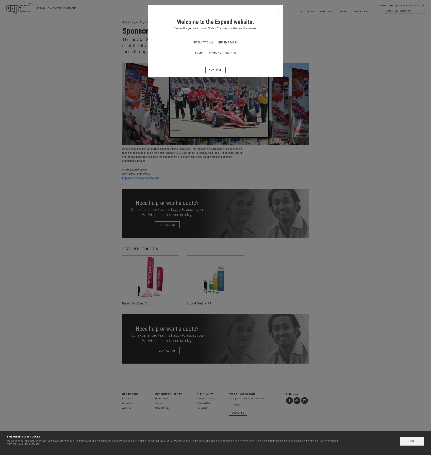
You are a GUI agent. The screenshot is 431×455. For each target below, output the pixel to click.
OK (412, 441)
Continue (215, 69)
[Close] (278, 10)
